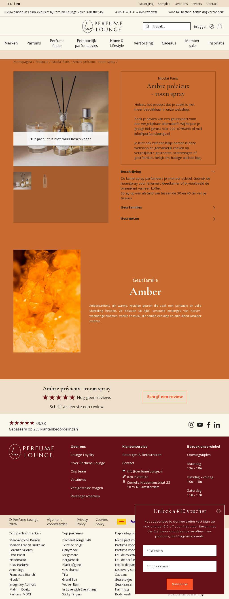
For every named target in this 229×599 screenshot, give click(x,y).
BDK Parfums (19, 565)
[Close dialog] (218, 511)
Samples (164, 4)
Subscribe (180, 584)
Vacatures (78, 479)
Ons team (78, 471)
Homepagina (22, 61)
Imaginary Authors (22, 584)
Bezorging (146, 4)
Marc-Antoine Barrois (24, 540)
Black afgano (71, 565)
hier (198, 157)
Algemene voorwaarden (57, 521)
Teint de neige (72, 545)
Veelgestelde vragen (87, 487)
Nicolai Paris (61, 61)
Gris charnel (70, 569)
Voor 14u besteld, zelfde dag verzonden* (196, 12)
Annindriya (16, 569)
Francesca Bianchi (22, 574)
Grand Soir (69, 579)
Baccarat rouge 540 (76, 540)
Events (197, 4)
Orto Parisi (17, 555)
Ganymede (70, 550)
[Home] (102, 26)
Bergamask (70, 560)
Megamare (70, 555)
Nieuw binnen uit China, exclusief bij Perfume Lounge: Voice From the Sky (53, 12)
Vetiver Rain (70, 584)
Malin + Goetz (19, 589)
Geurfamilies (131, 207)
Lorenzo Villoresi (21, 550)
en (10, 4)
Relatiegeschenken (85, 496)
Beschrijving (131, 171)
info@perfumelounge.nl (152, 133)
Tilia (65, 574)
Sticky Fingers (72, 594)
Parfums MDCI (20, 594)
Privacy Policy (82, 521)
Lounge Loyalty (82, 454)
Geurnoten (130, 218)
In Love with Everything (79, 589)
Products (41, 61)
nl (18, 4)
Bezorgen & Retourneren (141, 454)
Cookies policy (102, 521)
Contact (212, 4)
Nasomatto (17, 560)
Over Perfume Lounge (88, 463)
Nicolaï (14, 579)
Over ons (181, 4)
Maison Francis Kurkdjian (27, 545)
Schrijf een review (165, 396)
